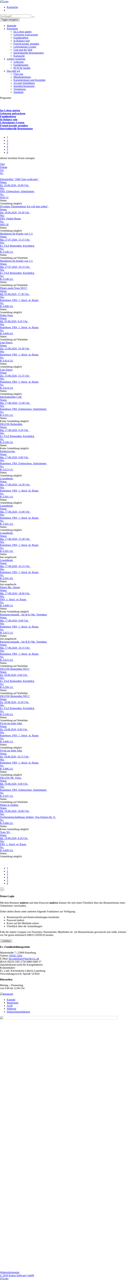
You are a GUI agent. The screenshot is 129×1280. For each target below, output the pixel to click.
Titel (2, 164)
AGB (10, 1005)
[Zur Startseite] (4, 1)
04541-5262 (15, 955)
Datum (3, 167)
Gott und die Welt (22, 49)
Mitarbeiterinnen (22, 77)
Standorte (18, 92)
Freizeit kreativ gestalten (26, 43)
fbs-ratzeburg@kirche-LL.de (24, 958)
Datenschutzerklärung (18, 1011)
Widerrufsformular (9, 1272)
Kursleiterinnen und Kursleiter (29, 80)
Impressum (12, 1002)
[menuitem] (68, 7)
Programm (12, 28)
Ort (2, 170)
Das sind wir (13, 71)
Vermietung (19, 89)
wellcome (18, 61)
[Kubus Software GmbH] (4, 1278)
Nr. (1, 173)
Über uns (18, 74)
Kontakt (11, 999)
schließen (6, 941)
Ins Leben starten (22, 31)
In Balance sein (21, 40)
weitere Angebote (16, 58)
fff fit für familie (21, 68)
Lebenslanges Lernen (24, 46)
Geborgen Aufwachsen (25, 34)
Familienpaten (20, 64)
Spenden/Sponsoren (24, 86)
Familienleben (20, 37)
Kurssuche (12, 7)
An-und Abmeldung (24, 83)
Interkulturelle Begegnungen (28, 52)
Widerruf (11, 1008)
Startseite (11, 25)
